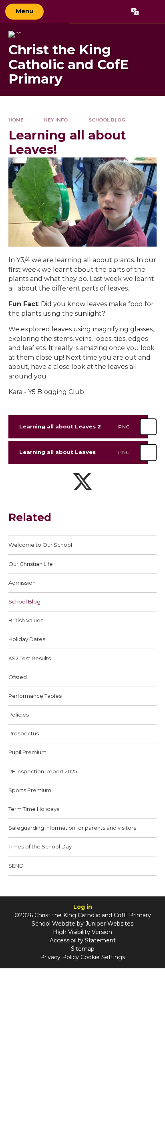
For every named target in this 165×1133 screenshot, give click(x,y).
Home (16, 120)
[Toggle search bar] (151, 11)
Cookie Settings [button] (102, 957)
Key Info (56, 120)
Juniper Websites (109, 923)
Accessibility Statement (83, 940)
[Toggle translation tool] (135, 11)
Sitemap (83, 948)
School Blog (107, 120)
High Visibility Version (82, 932)
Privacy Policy (59, 957)
